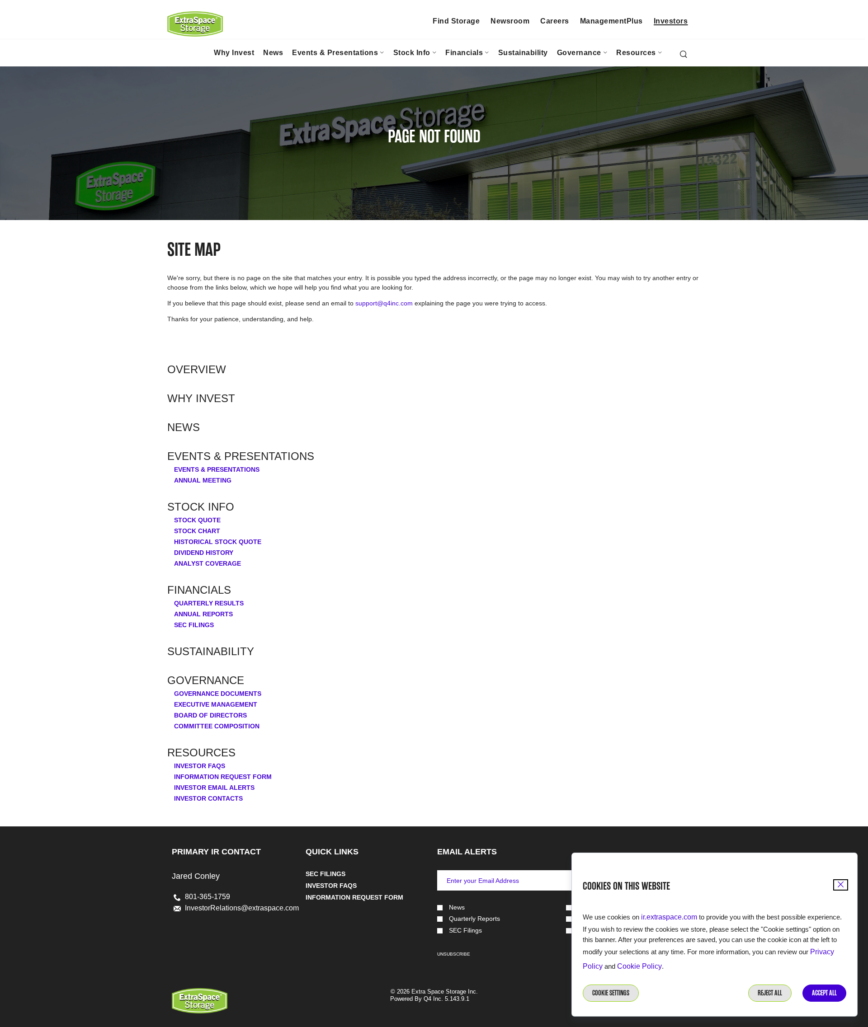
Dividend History (203, 552)
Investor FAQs (199, 766)
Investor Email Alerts (214, 787)
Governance (205, 680)
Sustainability (210, 651)
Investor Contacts (208, 798)
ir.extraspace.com (669, 917)
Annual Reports (203, 614)
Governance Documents (217, 693)
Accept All (824, 993)
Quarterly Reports (474, 918)
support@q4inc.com (384, 303)
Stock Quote (197, 520)
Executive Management (215, 704)
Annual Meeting (202, 480)
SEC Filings (194, 625)
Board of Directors (210, 715)
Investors (671, 21)
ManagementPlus (611, 21)
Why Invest (201, 398)
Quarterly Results (209, 603)
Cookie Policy (639, 966)
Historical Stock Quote (217, 542)
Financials (199, 590)
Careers (554, 21)
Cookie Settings (610, 993)
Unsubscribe (453, 954)
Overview (196, 369)
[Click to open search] (683, 55)
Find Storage (456, 21)
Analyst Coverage (207, 563)
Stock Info (200, 507)
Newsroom (510, 21)
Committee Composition (216, 726)
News (183, 427)
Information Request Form (223, 777)
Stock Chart (197, 531)
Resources (201, 752)
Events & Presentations (240, 456)
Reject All (770, 993)
